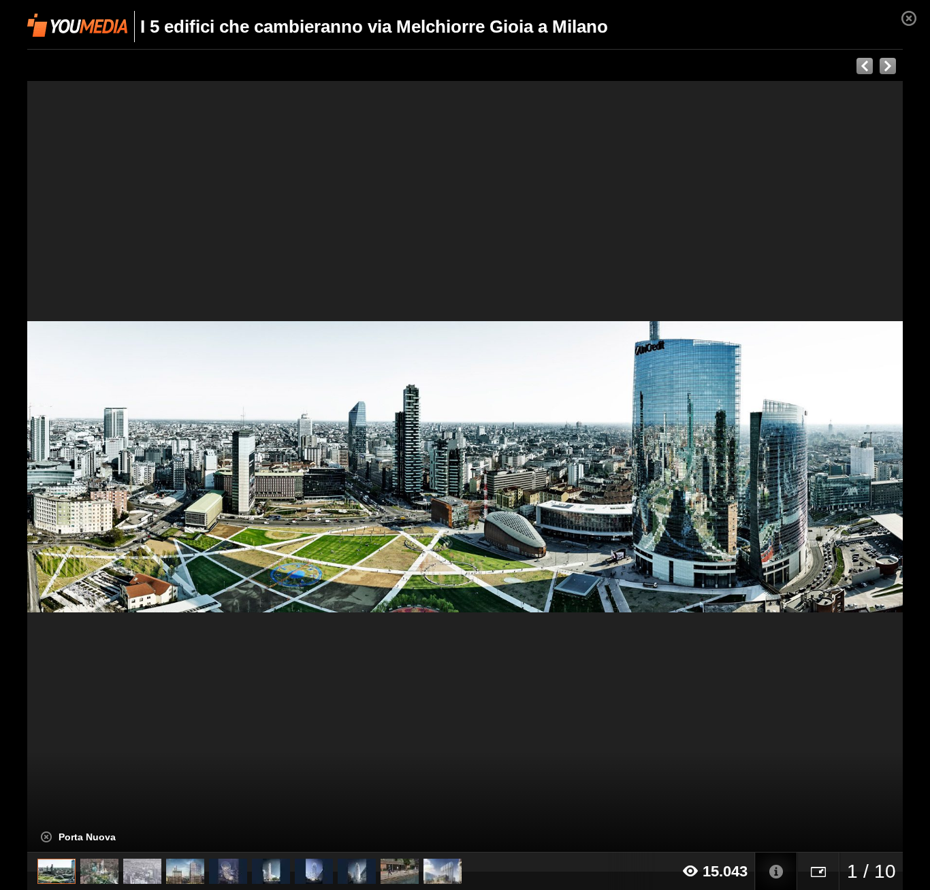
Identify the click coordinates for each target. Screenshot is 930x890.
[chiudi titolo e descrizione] (46, 836)
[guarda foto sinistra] (114, 467)
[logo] (77, 25)
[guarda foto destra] (552, 467)
